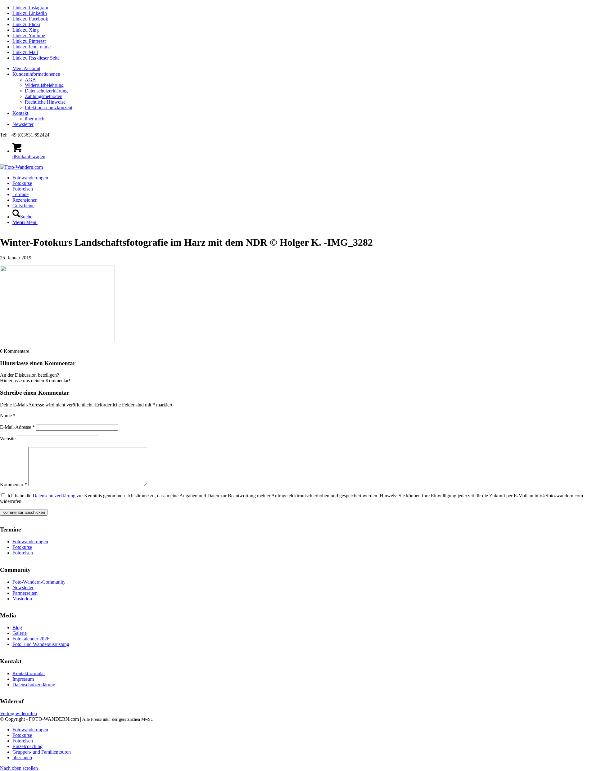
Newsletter (23, 124)
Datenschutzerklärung (46, 90)
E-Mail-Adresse (17, 427)
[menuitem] (304, 68)
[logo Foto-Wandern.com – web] (21, 167)
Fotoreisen (22, 552)
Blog (17, 627)
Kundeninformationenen (36, 74)
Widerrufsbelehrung (44, 85)
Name (8, 415)
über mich (34, 118)
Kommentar (13, 484)
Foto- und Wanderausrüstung (40, 644)
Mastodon (22, 598)
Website (8, 438)
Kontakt (20, 113)
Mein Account (26, 68)
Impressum (23, 679)
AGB (30, 79)
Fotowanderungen (30, 541)
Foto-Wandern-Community (38, 582)
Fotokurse (22, 547)
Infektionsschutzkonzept (48, 107)
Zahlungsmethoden (43, 96)
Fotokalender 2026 (30, 638)
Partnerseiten (25, 593)
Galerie (19, 633)
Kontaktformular (28, 673)
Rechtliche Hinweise (45, 102)
